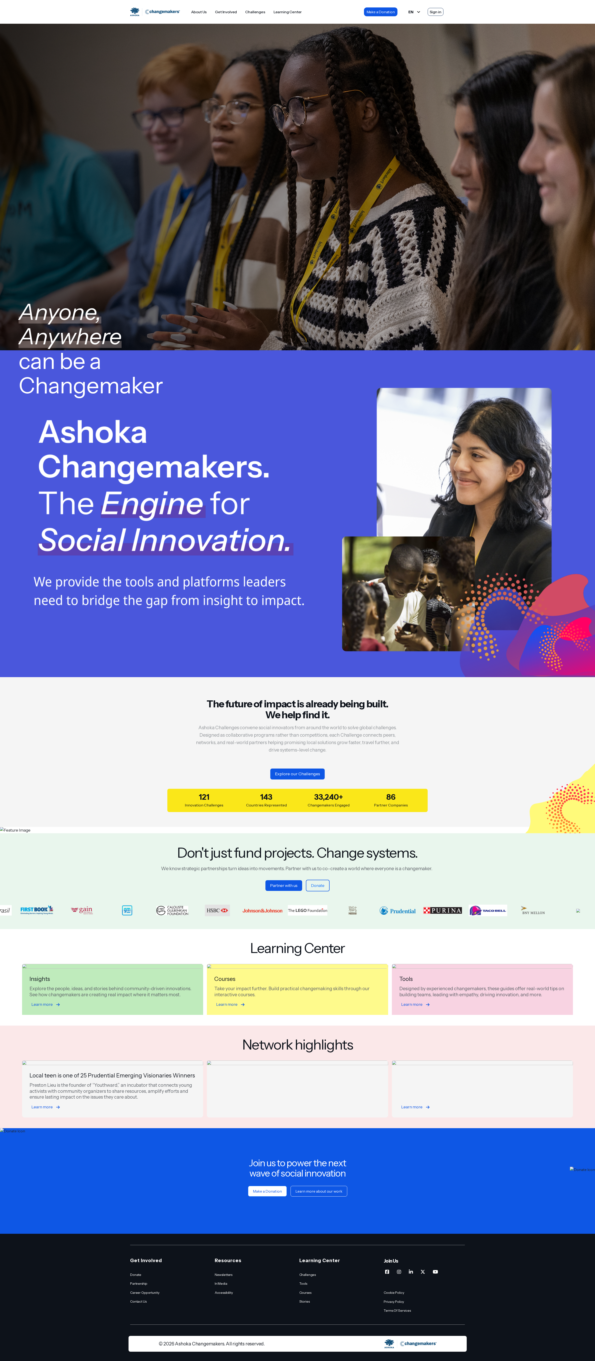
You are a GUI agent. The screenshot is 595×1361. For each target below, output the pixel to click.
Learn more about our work (318, 1191)
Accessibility (224, 1293)
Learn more (42, 1004)
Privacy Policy (394, 1302)
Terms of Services (397, 1310)
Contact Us (138, 1301)
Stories (304, 1301)
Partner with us (284, 885)
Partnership (138, 1283)
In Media (221, 1283)
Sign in (435, 12)
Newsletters (223, 1275)
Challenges (255, 12)
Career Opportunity (144, 1293)
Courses (305, 1293)
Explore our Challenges (297, 773)
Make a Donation (381, 12)
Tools (303, 1283)
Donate (317, 885)
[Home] (155, 12)
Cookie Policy (394, 1293)
